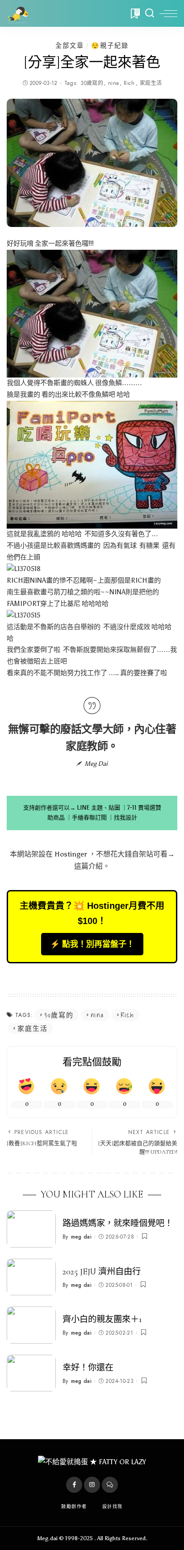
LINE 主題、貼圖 (98, 807)
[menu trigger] (168, 13)
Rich (129, 83)
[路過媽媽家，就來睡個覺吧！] (31, 1229)
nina (113, 83)
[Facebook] (74, 1485)
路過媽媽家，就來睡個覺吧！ (118, 1223)
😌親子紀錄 (110, 45)
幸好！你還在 (88, 1367)
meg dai (81, 1237)
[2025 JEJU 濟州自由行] (31, 1277)
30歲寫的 (91, 83)
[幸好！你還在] (31, 1373)
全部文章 (69, 45)
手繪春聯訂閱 (89, 817)
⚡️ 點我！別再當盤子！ (92, 944)
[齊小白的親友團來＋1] (31, 1325)
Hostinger (70, 854)
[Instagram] (92, 1485)
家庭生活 (151, 83)
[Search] (149, 13)
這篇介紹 (88, 866)
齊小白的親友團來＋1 (102, 1319)
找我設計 (125, 817)
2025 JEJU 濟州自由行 (102, 1271)
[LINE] (110, 1485)
